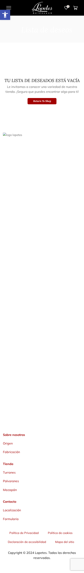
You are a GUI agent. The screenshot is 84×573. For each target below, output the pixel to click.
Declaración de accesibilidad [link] (27, 542)
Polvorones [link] (11, 481)
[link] (5, 15)
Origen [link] (8, 443)
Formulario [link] (11, 519)
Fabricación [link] (11, 452)
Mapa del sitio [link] (64, 542)
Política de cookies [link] (60, 533)
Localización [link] (12, 510)
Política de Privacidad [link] (24, 533)
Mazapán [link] (10, 490)
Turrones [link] (9, 472)
